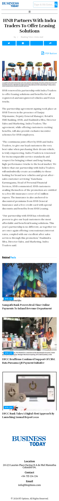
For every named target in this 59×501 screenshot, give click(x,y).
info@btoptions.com (29, 485)
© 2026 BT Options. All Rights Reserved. (29, 498)
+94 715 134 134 (29, 476)
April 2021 (8, 299)
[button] (29, 12)
